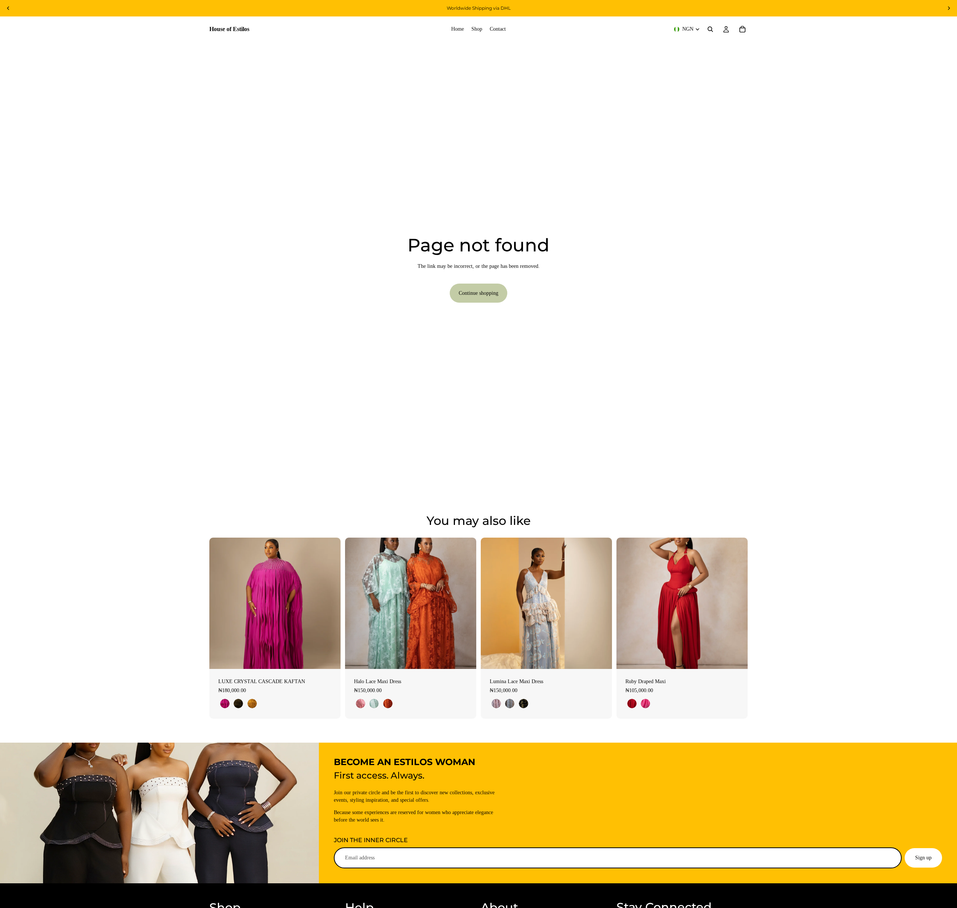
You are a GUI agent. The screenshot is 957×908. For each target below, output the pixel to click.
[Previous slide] (8, 8)
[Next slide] (949, 8)
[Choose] (329, 657)
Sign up (923, 857)
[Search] (710, 29)
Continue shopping (478, 293)
